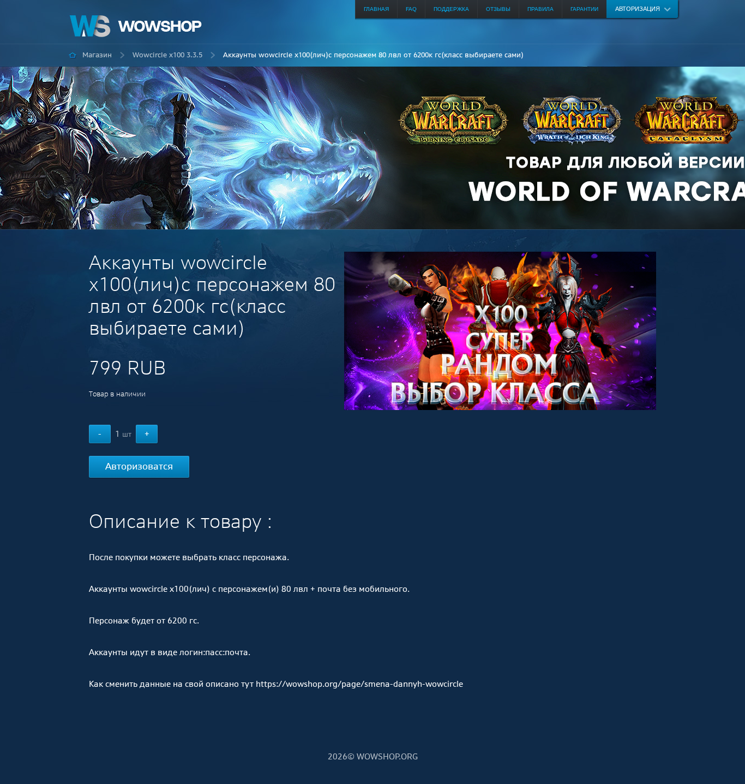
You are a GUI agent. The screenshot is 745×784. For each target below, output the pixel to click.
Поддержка (451, 9)
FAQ (411, 9)
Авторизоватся (139, 466)
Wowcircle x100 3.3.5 (167, 55)
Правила (540, 9)
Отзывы (498, 9)
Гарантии (584, 9)
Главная (376, 9)
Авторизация (637, 8)
